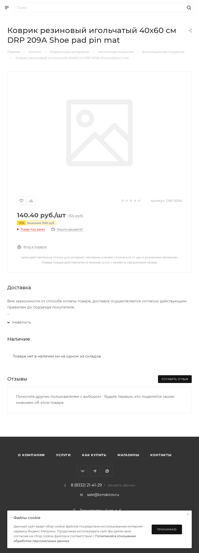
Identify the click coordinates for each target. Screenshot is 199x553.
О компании (31, 455)
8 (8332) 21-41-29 (86, 485)
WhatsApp (107, 471)
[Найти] (188, 7)
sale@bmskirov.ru (103, 494)
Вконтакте (82, 471)
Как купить (94, 455)
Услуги (63, 455)
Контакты (160, 455)
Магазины (128, 455)
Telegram (95, 471)
